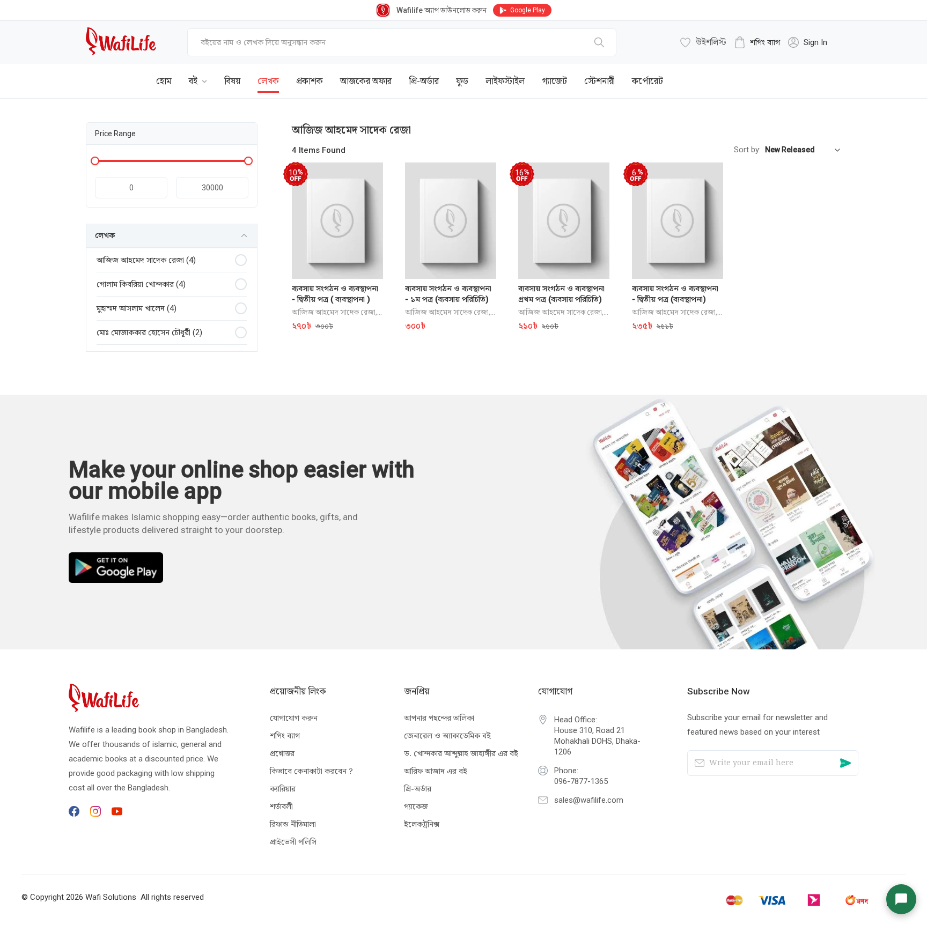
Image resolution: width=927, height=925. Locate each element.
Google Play (527, 10)
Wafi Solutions (110, 897)
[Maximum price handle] (248, 161)
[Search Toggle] (782, 73)
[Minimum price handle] (95, 161)
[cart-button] (817, 73)
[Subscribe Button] (845, 763)
